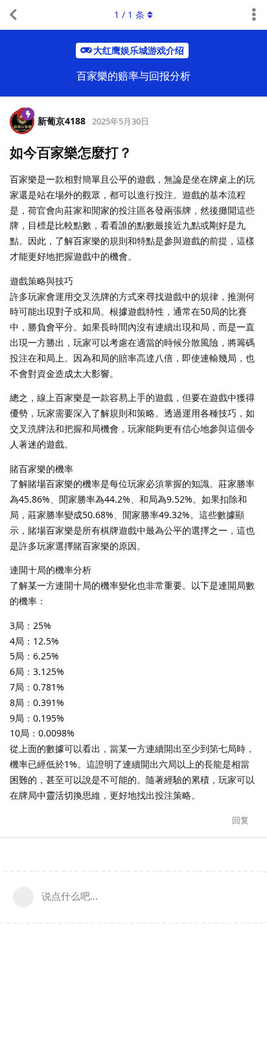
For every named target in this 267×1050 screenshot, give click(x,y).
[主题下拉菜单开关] (254, 15)
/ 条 (129, 14)
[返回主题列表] (13, 15)
